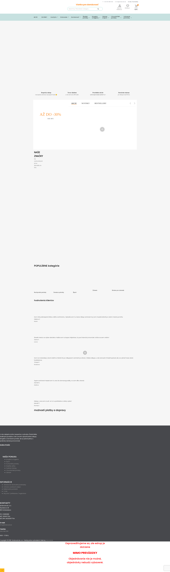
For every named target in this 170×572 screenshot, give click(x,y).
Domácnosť (75, 17)
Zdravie (95, 290)
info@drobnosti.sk (121, 1)
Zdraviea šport (104, 17)
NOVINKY (44, 17)
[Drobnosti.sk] (45, 10)
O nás (5, 491)
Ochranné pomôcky (127, 17)
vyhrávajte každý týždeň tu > (98, 94)
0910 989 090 (4, 531)
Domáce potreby (59, 292)
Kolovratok (49, 540)
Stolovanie (63, 17)
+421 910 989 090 (108, 1)
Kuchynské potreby (40, 292)
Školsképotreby (85, 17)
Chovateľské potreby (115, 17)
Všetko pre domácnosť (87, 4)
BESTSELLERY (100, 103)
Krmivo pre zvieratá (118, 290)
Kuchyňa (53, 17)
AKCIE (35, 17)
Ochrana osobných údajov (12, 487)
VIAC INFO (50, 118)
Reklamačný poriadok (11, 489)
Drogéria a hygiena (95, 17)
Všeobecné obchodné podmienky (15, 485)
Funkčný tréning (11, 468)
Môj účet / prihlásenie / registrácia (15, 493)
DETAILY (76, 142)
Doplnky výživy (10, 466)
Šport (74, 292)
